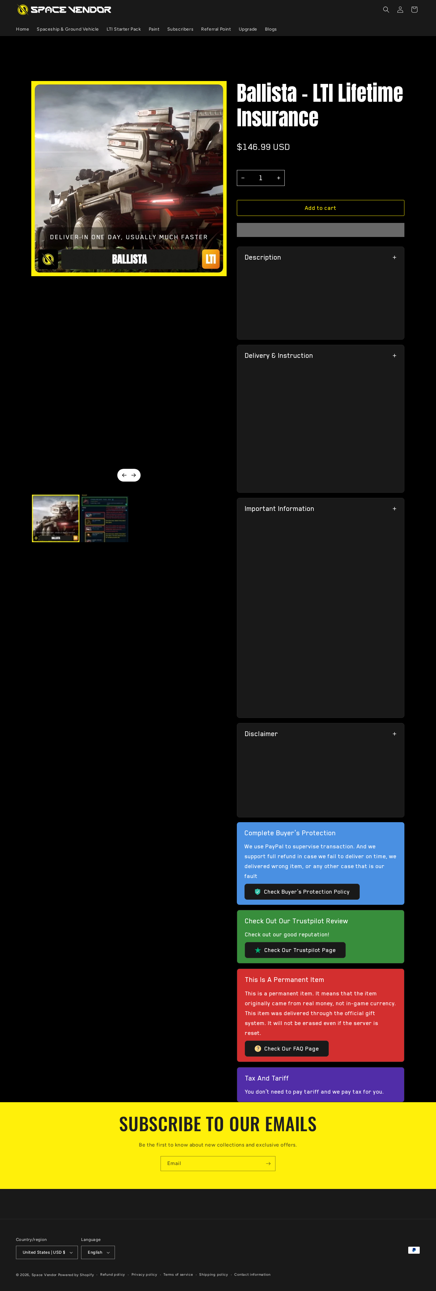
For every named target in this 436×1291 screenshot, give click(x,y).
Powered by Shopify (76, 1275)
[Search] (386, 10)
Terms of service (178, 1275)
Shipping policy (213, 1275)
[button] (320, 208)
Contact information (252, 1275)
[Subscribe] (268, 1163)
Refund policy (112, 1275)
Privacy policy (144, 1275)
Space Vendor (44, 1275)
